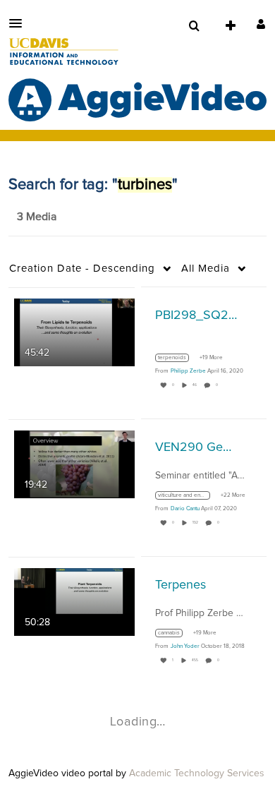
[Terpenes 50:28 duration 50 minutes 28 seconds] (74, 601)
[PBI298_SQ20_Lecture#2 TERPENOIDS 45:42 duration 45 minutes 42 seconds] (74, 332)
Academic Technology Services (196, 773)
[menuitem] (194, 26)
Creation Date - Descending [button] (82, 268)
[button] (19, 23)
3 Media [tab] (36, 216)
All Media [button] (205, 268)
